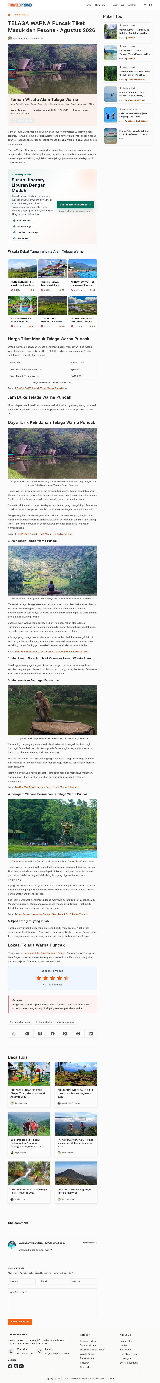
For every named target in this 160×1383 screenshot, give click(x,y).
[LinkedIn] (91, 1034)
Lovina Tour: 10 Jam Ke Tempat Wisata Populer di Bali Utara (134, 54)
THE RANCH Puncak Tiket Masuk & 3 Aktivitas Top (43, 533)
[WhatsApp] (27, 1034)
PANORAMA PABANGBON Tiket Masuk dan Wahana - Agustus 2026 (75, 1143)
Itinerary (100, 4)
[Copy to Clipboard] (14, 1034)
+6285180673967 (25, 1353)
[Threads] (40, 1034)
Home (88, 4)
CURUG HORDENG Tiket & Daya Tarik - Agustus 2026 (28, 1191)
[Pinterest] (78, 1034)
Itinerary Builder (88, 1341)
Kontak (123, 1345)
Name (14, 1281)
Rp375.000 (130, 58)
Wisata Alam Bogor (20, 1022)
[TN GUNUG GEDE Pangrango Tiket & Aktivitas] (76, 1173)
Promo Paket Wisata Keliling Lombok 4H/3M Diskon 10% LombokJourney (134, 134)
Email (45, 1281)
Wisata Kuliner (87, 1353)
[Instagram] (21, 1366)
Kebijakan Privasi (128, 1353)
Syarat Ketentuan (129, 1362)
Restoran (84, 1362)
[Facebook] (52, 1034)
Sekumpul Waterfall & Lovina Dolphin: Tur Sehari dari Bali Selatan (134, 33)
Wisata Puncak (65, 1022)
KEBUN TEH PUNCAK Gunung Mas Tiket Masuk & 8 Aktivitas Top (51, 651)
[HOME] (9, 15)
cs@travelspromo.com (57, 1353)
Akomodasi (86, 1367)
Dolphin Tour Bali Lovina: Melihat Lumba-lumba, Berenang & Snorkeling (132, 95)
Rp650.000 (130, 37)
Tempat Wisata (88, 1345)
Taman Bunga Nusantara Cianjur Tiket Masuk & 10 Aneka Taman (51, 914)
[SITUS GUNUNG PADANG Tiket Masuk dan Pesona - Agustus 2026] (76, 1074)
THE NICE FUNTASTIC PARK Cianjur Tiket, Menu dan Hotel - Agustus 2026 (28, 1093)
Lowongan (125, 1358)
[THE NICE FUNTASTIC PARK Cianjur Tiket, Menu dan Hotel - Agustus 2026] (29, 1074)
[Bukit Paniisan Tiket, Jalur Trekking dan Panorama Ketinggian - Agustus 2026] (29, 1123)
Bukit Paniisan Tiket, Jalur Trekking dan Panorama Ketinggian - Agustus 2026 (25, 1143)
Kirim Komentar (20, 1321)
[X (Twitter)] (65, 1034)
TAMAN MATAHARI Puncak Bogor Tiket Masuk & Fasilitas (47, 787)
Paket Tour (118, 4)
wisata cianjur (44, 1022)
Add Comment (18, 1292)
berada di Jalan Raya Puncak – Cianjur (44, 953)
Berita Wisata (87, 1358)
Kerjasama (125, 1349)
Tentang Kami (127, 1341)
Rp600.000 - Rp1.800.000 (136, 121)
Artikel (132, 4)
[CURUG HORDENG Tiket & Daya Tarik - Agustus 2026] (29, 1173)
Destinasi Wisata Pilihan (92, 1349)
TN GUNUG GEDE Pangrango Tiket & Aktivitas (74, 1191)
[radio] (39, 978)
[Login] (150, 5)
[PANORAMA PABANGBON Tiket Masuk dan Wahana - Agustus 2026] (76, 1123)
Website (76, 1281)
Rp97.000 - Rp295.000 (135, 100)
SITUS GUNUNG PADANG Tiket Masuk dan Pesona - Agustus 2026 (75, 1093)
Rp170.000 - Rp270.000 (135, 79)
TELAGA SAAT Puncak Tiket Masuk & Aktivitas (41, 388)
